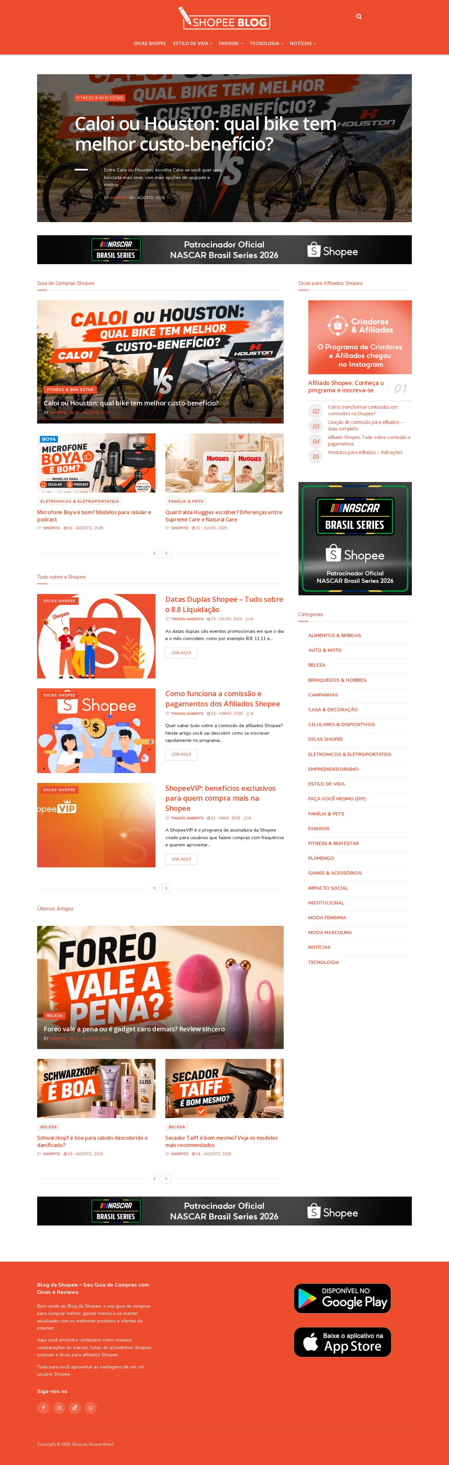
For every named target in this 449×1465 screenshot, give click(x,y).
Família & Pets (186, 501)
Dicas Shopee (150, 43)
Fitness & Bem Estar (70, 389)
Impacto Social (328, 888)
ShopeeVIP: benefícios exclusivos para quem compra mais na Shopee (220, 798)
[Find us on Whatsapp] (90, 1408)
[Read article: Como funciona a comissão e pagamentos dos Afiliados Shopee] (96, 730)
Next (390, 202)
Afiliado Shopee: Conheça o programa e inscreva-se (346, 386)
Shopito (118, 197)
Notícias (301, 43)
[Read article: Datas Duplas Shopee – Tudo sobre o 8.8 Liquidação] (96, 636)
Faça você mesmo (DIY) (337, 799)
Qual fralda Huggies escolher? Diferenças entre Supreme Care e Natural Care (223, 516)
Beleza (54, 1015)
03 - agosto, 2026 (85, 528)
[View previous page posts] (154, 553)
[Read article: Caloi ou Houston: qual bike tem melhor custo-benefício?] (160, 361)
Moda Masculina (330, 932)
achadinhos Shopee (130, 1347)
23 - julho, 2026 (226, 619)
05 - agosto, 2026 (91, 412)
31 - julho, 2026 (211, 528)
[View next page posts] (166, 553)
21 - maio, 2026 (225, 818)
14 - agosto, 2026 (213, 1154)
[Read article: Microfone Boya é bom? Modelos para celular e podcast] (96, 462)
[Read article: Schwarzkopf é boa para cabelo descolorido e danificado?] (96, 1088)
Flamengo (321, 858)
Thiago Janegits (187, 619)
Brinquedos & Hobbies (337, 680)
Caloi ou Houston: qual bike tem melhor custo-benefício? (131, 403)
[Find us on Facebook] (43, 1408)
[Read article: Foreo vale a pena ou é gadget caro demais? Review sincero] (160, 987)
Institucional (326, 903)
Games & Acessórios (335, 873)
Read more (181, 653)
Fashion (229, 43)
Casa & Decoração (333, 710)
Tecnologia (264, 43)
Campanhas (323, 695)
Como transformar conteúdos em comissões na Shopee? (363, 410)
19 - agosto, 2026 (85, 1154)
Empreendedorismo (333, 769)
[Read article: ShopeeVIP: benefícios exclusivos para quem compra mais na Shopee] (96, 825)
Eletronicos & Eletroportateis (114, 98)
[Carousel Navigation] (381, 202)
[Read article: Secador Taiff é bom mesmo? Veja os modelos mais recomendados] (224, 1088)
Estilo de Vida (190, 43)
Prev (371, 202)
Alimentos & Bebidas (334, 635)
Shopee (62, 1374)
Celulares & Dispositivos (341, 724)
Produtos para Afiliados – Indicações (365, 452)
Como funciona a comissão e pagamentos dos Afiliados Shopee (222, 698)
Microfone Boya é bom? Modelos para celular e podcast (209, 133)
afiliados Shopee (100, 1355)
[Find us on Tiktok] (75, 1408)
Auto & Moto (325, 650)
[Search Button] (359, 16)
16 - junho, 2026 (226, 713)
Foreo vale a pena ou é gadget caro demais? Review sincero (134, 1028)
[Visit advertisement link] (224, 249)
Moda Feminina (327, 918)
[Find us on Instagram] (59, 1408)
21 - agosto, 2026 (91, 1038)
